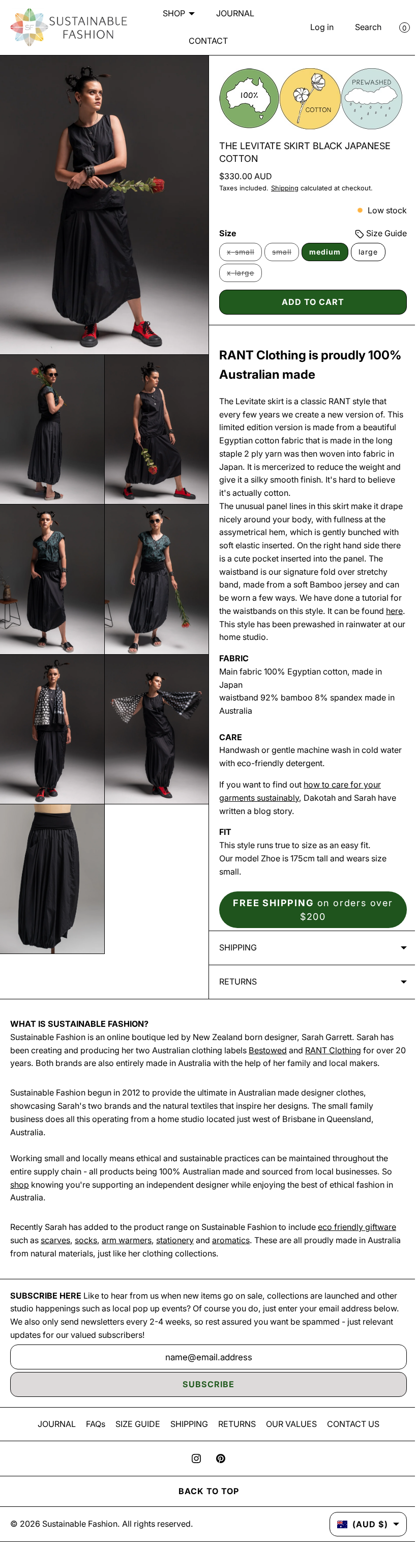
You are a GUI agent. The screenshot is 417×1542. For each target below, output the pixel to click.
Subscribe (205, 1397)
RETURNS (233, 1437)
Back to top (204, 1504)
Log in (314, 27)
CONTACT (204, 41)
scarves (55, 1253)
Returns (234, 995)
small (282, 254)
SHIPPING (185, 1437)
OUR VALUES (287, 1437)
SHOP (170, 13)
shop (19, 1197)
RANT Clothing (333, 1063)
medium (321, 251)
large (364, 251)
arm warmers (127, 1253)
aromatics (231, 1253)
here (248, 624)
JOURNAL (231, 13)
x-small (240, 254)
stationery (175, 1253)
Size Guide (377, 233)
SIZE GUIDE (134, 1437)
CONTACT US (349, 1437)
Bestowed (268, 1063)
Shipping (281, 188)
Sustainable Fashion (79, 1537)
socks (86, 1253)
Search (360, 27)
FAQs (92, 1437)
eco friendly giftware (357, 1240)
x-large (240, 275)
